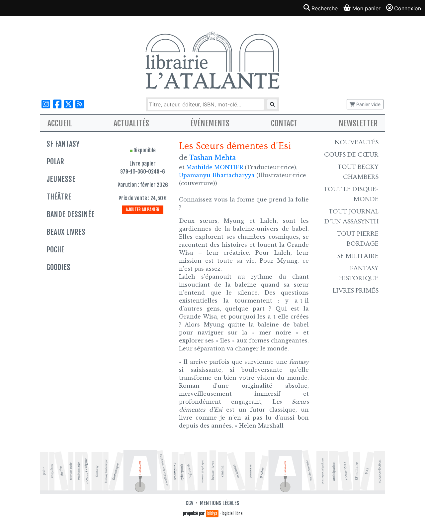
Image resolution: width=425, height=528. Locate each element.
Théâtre (58, 196)
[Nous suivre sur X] (68, 104)
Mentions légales (219, 503)
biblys (212, 513)
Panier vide (368, 104)
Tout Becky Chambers (358, 172)
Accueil (59, 123)
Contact (284, 123)
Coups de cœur (351, 154)
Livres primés (356, 290)
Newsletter (358, 123)
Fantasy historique (359, 273)
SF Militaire (358, 256)
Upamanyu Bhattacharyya (217, 175)
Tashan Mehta (212, 158)
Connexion (407, 8)
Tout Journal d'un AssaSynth (351, 216)
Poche (55, 249)
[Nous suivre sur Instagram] (46, 104)
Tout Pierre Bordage (358, 238)
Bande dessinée (70, 214)
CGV (189, 503)
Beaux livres (65, 231)
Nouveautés (357, 142)
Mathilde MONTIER (214, 167)
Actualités (131, 123)
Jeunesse (60, 179)
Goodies (58, 267)
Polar (55, 161)
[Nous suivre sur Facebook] (57, 104)
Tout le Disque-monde (351, 194)
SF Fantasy (62, 143)
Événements (209, 123)
